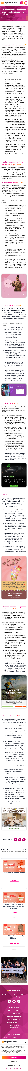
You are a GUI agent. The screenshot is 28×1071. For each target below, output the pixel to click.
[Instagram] (9, 1001)
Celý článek (14, 880)
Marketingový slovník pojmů (8, 1037)
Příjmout (14, 1057)
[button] (26, 1042)
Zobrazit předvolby (14, 1065)
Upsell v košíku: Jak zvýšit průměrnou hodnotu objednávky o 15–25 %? (14, 906)
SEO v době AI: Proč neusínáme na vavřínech (14, 874)
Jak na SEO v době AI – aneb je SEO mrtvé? (14, 937)
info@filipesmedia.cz (14, 1017)
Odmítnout (14, 1061)
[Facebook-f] (18, 1001)
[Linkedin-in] (14, 1001)
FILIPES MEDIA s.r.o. (14, 1023)
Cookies (7, 1068)
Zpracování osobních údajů (15, 1068)
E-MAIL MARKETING (9, 18)
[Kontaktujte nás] (21, 3)
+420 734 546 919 (14, 1011)
